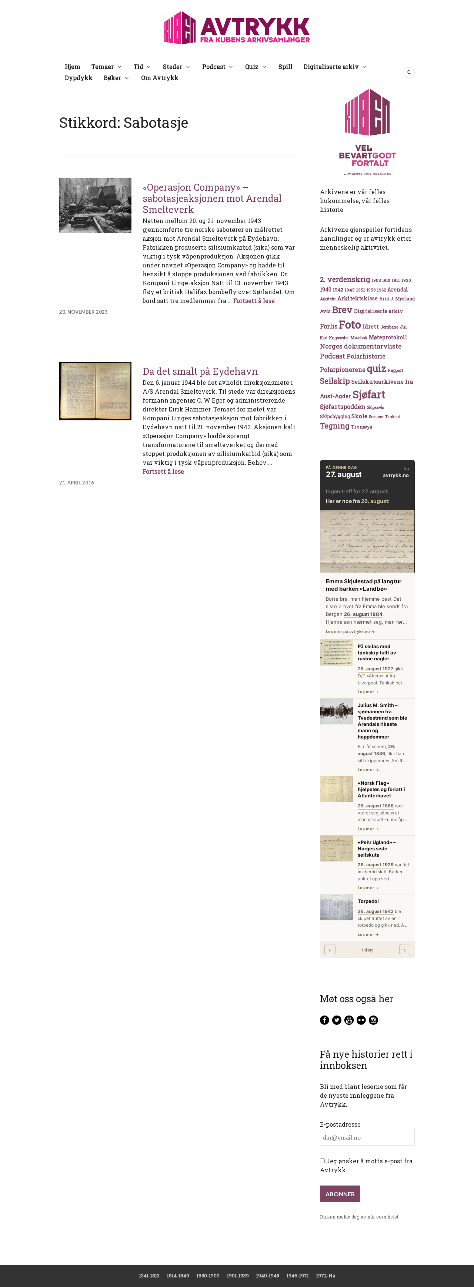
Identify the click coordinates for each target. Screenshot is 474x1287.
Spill (285, 66)
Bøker (112, 77)
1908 (376, 280)
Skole (359, 416)
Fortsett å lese (254, 300)
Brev (342, 309)
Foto (350, 324)
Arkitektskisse (357, 298)
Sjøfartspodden (342, 406)
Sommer (376, 416)
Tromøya (361, 427)
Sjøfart (369, 394)
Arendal (397, 289)
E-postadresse (340, 1124)
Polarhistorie (366, 356)
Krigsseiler (339, 337)
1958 (371, 290)
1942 (338, 289)
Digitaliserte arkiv (331, 66)
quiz (376, 368)
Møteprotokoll (388, 337)
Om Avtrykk (159, 77)
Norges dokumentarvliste (360, 346)
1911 (396, 280)
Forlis (328, 326)
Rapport (395, 370)
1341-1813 (149, 1275)
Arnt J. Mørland (397, 298)
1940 (325, 289)
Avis (325, 311)
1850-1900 (208, 1275)
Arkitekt (328, 298)
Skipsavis (375, 407)
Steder (172, 66)
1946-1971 (298, 1275)
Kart (324, 337)
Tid (138, 66)
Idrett (371, 326)
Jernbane (389, 327)
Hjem (72, 66)
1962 (381, 290)
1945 (350, 290)
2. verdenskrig (345, 279)
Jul (403, 327)
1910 (386, 280)
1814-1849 (178, 1275)
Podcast (214, 66)
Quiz (251, 66)
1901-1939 (238, 1275)
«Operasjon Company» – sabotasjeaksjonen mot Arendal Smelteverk (212, 198)
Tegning (335, 425)
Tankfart (393, 416)
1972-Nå (325, 1275)
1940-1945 (267, 1275)
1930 (406, 280)
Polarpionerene (342, 369)
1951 (360, 290)
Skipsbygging (335, 416)
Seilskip (335, 381)
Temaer (102, 66)
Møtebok (358, 337)
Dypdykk (79, 77)
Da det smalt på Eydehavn (200, 371)
